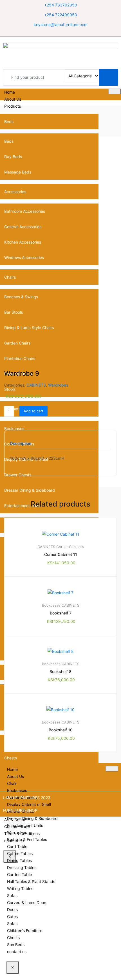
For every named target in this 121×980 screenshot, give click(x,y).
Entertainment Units (25, 825)
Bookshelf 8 (60, 671)
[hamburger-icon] (114, 91)
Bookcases (51, 605)
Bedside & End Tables (27, 839)
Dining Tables (19, 860)
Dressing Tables (21, 867)
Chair (12, 783)
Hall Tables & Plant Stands (31, 881)
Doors (12, 909)
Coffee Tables (20, 853)
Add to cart (33, 411)
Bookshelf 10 (61, 729)
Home (9, 92)
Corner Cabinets (70, 547)
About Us (12, 99)
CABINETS (36, 385)
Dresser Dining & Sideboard (29, 490)
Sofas (12, 895)
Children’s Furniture (24, 930)
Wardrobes (58, 385)
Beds (9, 121)
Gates (12, 916)
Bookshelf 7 (60, 613)
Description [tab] (20, 444)
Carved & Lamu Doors (27, 902)
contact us (16, 951)
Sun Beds (15, 944)
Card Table (17, 846)
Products (12, 106)
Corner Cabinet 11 (60, 554)
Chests (10, 757)
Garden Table (19, 874)
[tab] (20, 445)
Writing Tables (20, 888)
